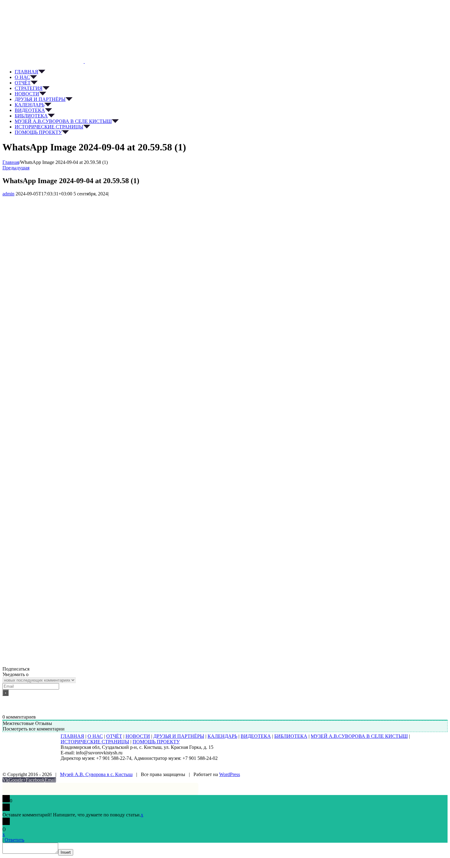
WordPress (229, 774)
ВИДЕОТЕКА (256, 736)
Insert (66, 852)
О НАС (95, 736)
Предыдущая (15, 167)
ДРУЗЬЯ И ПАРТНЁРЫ (178, 736)
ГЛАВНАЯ (72, 736)
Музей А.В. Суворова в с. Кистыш (96, 774)
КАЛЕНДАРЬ (222, 736)
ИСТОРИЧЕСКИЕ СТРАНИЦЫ (95, 741)
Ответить (14, 839)
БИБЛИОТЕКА (290, 736)
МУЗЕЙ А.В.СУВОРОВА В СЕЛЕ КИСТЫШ (359, 736)
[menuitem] (231, 72)
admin (8, 193)
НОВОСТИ (138, 736)
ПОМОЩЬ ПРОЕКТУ (156, 741)
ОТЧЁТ (114, 736)
